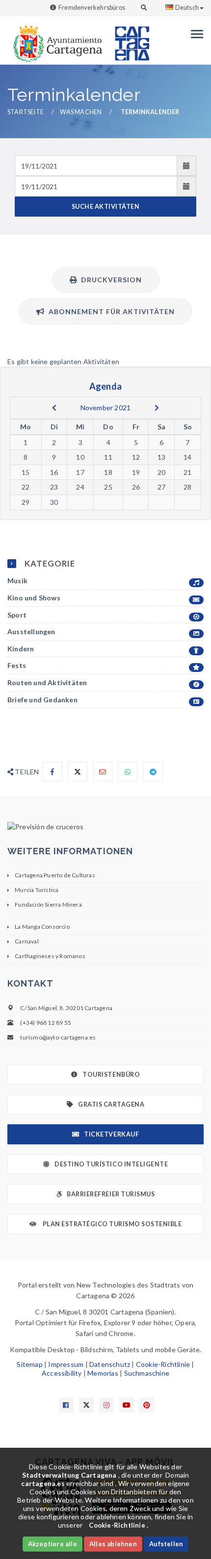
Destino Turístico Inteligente (111, 1164)
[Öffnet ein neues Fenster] (105, 827)
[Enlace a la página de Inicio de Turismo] (128, 39)
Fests (16, 665)
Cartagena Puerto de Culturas (55, 875)
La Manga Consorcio (42, 926)
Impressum (65, 1364)
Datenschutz (109, 1364)
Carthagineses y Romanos (50, 956)
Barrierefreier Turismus (111, 1194)
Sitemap (29, 1364)
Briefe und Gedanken (42, 699)
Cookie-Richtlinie (163, 1364)
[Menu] (194, 34)
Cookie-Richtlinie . (118, 1525)
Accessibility (62, 1373)
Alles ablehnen (113, 1544)
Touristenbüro (111, 1074)
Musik (17, 580)
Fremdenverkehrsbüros (91, 7)
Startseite (25, 112)
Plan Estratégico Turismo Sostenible (111, 1224)
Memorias (102, 1373)
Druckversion (109, 279)
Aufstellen (166, 1544)
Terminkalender (150, 112)
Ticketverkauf (111, 1134)
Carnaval (27, 941)
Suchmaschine (146, 1373)
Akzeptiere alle (52, 1544)
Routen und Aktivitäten (47, 682)
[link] (55, 39)
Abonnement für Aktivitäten (110, 311)
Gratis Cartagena (111, 1104)
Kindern (20, 648)
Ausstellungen (31, 631)
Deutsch (187, 7)
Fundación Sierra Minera (48, 904)
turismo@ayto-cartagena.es (58, 1037)
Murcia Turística (36, 889)
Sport (16, 615)
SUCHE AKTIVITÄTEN (106, 206)
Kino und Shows (33, 598)
